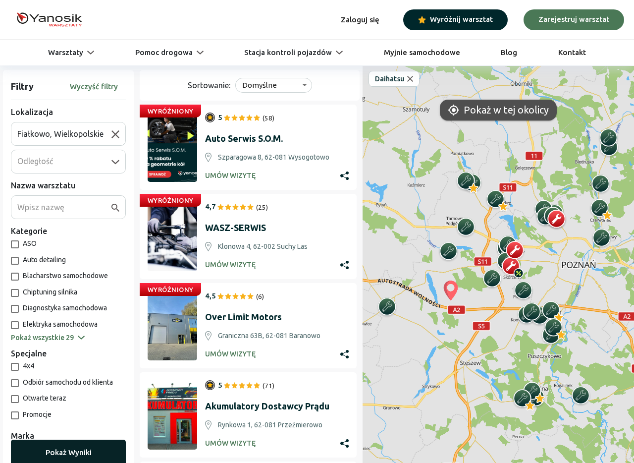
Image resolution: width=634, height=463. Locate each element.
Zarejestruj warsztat (573, 19)
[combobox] (64, 133)
